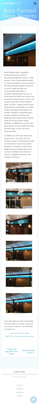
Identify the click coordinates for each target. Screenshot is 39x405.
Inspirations (19, 392)
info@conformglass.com (23, 336)
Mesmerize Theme (19, 376)
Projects (19, 385)
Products (19, 389)
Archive (19, 396)
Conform (12, 3)
